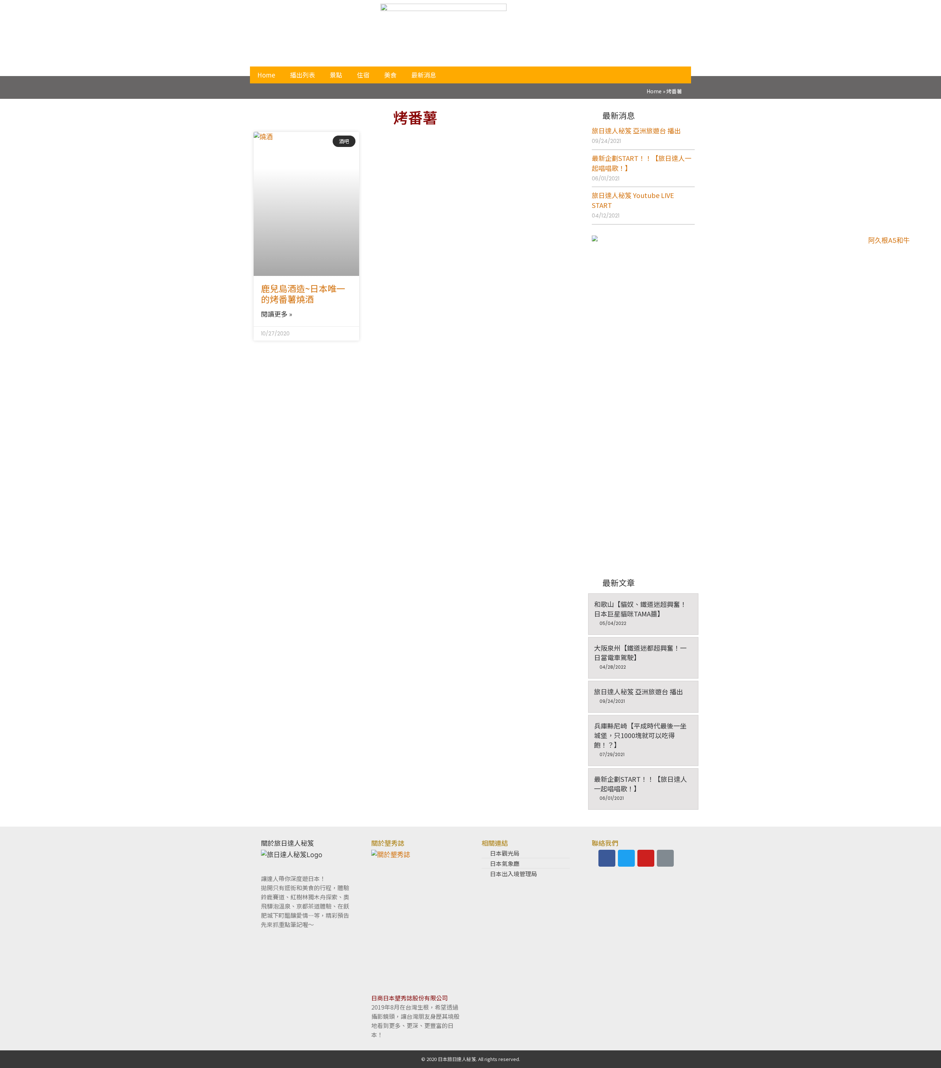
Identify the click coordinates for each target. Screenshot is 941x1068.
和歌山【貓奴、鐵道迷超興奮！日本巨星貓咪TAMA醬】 (640, 608)
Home (266, 74)
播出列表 (302, 74)
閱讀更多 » (276, 314)
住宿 (363, 74)
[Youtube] (645, 858)
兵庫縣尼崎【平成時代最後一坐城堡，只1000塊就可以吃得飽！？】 (640, 735)
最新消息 (423, 74)
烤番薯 (415, 117)
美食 (390, 74)
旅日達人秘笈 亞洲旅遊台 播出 (636, 130)
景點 (336, 74)
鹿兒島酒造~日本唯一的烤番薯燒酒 (303, 293)
